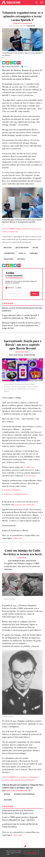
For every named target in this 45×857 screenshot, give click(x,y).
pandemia (34, 253)
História (22, 558)
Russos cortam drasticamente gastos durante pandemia (22, 309)
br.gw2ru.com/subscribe (24, 505)
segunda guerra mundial (24, 794)
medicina (8, 248)
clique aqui (17, 538)
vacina (35, 248)
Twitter (26, 66)
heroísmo (8, 800)
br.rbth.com (29, 467)
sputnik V (21, 259)
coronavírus (9, 253)
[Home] (3, 2)
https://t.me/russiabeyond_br (17, 791)
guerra (7, 794)
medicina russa (22, 248)
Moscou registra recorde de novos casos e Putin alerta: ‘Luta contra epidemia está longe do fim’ (21, 325)
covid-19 (22, 253)
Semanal (11, 287)
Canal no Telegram (12, 490)
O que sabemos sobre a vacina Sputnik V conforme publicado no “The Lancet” (20, 316)
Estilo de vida (22, 352)
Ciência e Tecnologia (22, 23)
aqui (12, 852)
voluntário (8, 259)
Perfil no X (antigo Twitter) (16, 494)
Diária (19, 287)
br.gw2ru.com (29, 476)
